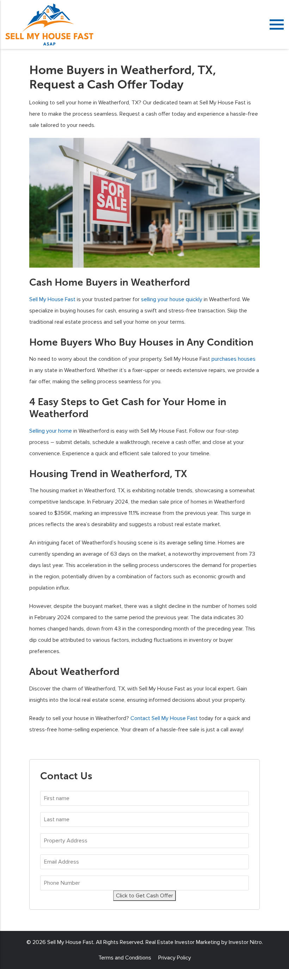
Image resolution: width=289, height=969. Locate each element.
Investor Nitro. (246, 942)
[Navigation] (277, 24)
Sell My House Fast (52, 299)
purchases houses (233, 358)
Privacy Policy (174, 957)
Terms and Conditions (124, 957)
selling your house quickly (171, 299)
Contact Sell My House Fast (164, 718)
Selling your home (50, 430)
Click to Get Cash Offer (144, 895)
